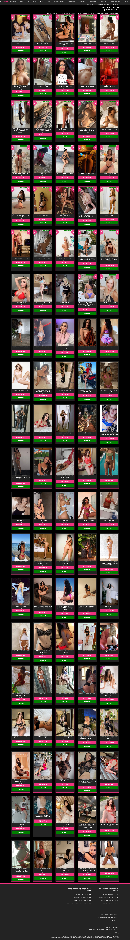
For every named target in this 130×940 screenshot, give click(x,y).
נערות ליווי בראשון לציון (113, 911)
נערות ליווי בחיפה (87, 897)
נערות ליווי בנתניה (106, 906)
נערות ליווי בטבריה (78, 897)
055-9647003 (109, 265)
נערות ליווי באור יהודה (113, 894)
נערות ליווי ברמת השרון (113, 917)
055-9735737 (87, 90)
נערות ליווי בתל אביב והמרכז (115, 1)
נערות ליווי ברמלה (114, 914)
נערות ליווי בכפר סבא (105, 903)
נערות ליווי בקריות (78, 906)
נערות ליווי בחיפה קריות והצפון (59, 1)
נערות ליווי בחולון (82, 1)
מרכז (49, 1)
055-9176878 (65, 49)
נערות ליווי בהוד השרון (103, 897)
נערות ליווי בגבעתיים (113, 897)
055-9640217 (43, 90)
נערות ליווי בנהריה (87, 900)
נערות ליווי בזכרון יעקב (86, 894)
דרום (35, 1)
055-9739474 (109, 133)
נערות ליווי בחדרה (76, 894)
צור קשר (21, 1)
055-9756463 (87, 47)
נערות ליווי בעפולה (71, 903)
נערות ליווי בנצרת (78, 900)
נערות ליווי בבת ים (103, 1)
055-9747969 (109, 47)
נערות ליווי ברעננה (102, 917)
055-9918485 (65, 90)
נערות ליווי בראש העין (102, 909)
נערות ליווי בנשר (87, 903)
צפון (42, 1)
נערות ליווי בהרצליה (93, 1)
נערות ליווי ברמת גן (104, 914)
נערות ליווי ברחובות (102, 911)
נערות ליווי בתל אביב (72, 1)
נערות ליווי (126, 1)
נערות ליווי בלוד (114, 906)
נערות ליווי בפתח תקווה (113, 909)
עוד (28, 1)
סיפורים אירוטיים (13, 1)
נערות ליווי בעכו (79, 903)
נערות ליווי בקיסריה (87, 906)
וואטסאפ (109, 51)
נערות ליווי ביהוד (114, 903)
